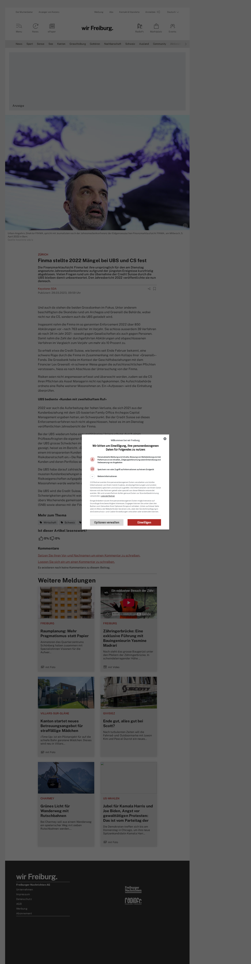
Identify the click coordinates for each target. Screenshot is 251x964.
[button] (125, 476)
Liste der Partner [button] (108, 496)
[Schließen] (165, 438)
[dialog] (125, 482)
